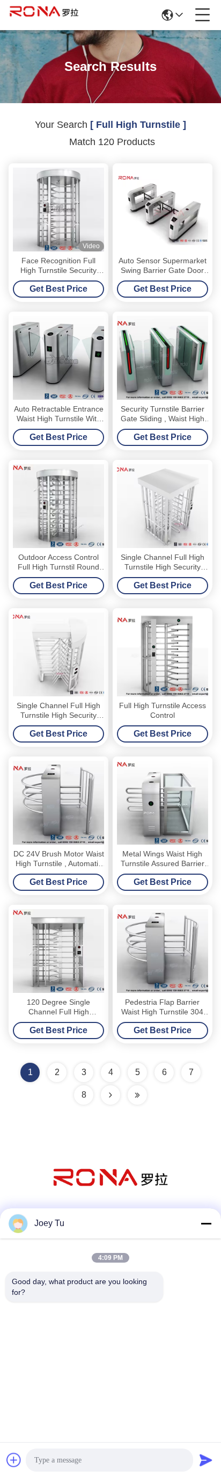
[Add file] (13, 1460)
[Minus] (206, 1223)
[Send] (206, 1460)
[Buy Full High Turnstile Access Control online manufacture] (162, 654)
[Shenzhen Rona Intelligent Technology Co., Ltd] (44, 15)
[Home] (110, 1190)
